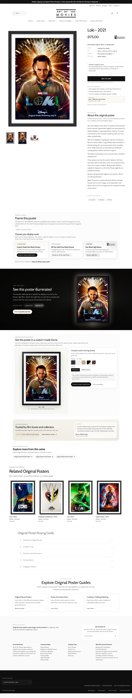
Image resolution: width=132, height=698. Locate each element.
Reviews (98, 5)
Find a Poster (72, 647)
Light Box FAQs (45, 657)
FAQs (110, 5)
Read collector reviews (48, 434)
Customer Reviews (101, 649)
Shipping (104, 5)
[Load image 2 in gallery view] (22, 138)
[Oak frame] (83, 362)
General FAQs (44, 659)
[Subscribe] (115, 636)
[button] (19, 13)
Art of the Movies (10, 690)
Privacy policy (101, 690)
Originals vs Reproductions (48, 649)
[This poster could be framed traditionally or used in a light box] (119, 37)
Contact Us (116, 5)
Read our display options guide (41, 261)
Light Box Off (28, 305)
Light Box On (39, 305)
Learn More (54, 608)
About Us (91, 5)
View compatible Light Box (22, 311)
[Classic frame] (94, 362)
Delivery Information (74, 651)
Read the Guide (19, 608)
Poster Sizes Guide (46, 653)
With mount (75, 369)
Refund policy (91, 690)
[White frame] (78, 362)
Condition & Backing (46, 651)
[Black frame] (73, 362)
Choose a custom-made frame (81, 384)
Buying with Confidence (103, 647)
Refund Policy (72, 653)
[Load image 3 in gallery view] (35, 138)
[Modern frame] (88, 362)
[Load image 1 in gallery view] (10, 138)
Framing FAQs (44, 655)
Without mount (86, 369)
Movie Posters (44, 647)
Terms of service (112, 690)
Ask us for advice (98, 384)
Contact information (125, 690)
